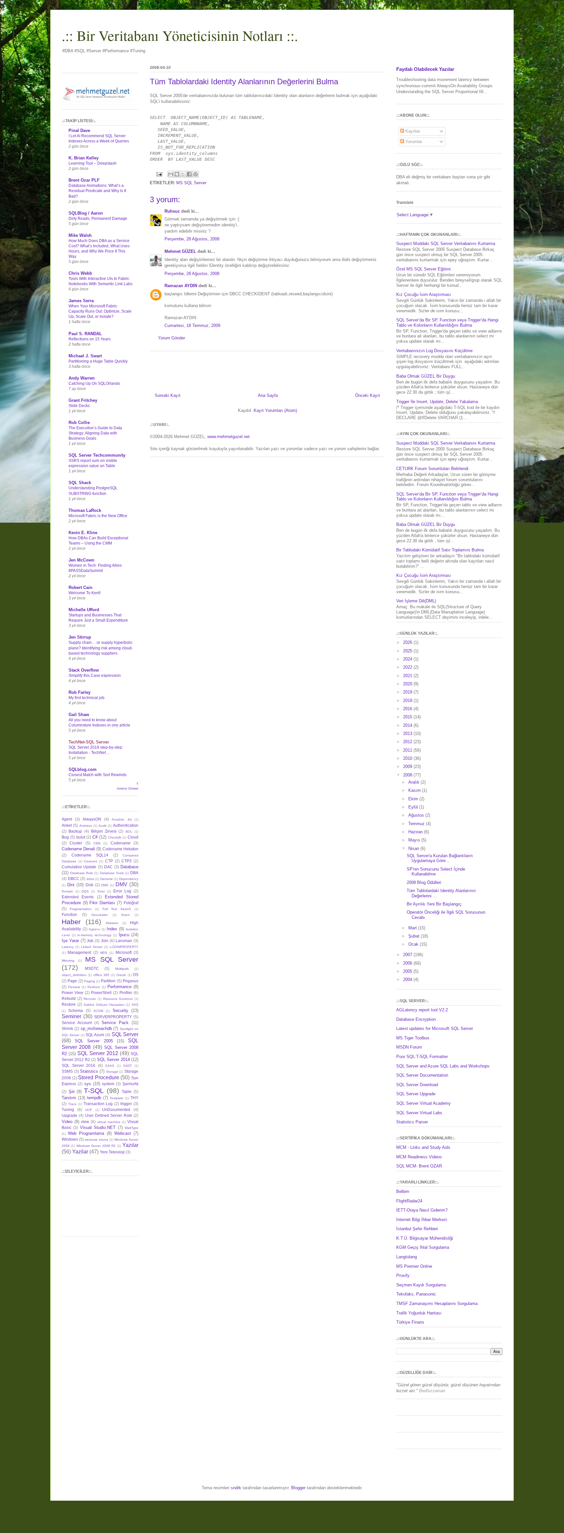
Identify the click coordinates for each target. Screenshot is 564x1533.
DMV (121, 884)
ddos (90, 879)
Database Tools (112, 873)
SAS (135, 1004)
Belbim (402, 1191)
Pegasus (130, 981)
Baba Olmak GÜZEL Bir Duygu (425, 376)
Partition (108, 981)
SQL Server (125, 1034)
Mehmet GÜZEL (180, 251)
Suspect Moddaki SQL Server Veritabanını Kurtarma (445, 243)
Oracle (121, 975)
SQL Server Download (417, 1084)
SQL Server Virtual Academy (423, 1103)
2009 (408, 766)
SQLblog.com (83, 769)
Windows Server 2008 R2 (96, 1146)
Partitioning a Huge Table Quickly (98, 361)
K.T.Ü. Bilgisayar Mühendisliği (424, 1238)
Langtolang (406, 1256)
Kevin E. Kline (83, 532)
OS (135, 974)
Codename (121, 843)
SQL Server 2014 (113, 1059)
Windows (70, 1139)
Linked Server (91, 947)
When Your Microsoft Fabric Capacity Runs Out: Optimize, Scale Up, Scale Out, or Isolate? (100, 311)
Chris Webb (80, 273)
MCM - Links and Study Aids (423, 1147)
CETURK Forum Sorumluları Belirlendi (432, 468)
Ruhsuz (172, 211)
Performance (119, 986)
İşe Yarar (70, 940)
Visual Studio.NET (98, 1127)
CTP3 (126, 861)
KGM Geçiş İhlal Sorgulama (422, 1247)
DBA (134, 873)
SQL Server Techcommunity (97, 455)
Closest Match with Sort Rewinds (98, 775)
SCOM (98, 1011)
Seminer (71, 1016)
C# (95, 837)
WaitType (131, 1128)
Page (72, 981)
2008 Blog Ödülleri (424, 882)
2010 (408, 758)
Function (69, 914)
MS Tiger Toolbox (413, 1038)
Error (101, 891)
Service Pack (115, 1022)
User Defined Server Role (108, 1115)
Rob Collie (79, 422)
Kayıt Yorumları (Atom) (275, 410)
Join (104, 940)
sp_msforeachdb (96, 1028)
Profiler (125, 992)
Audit (102, 825)
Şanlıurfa (130, 1084)
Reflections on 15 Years (90, 339)
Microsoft (124, 952)
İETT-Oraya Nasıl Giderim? (421, 1210)
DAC (108, 867)
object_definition (74, 975)
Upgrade (69, 1115)
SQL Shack (80, 482)
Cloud (133, 837)
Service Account (77, 1022)
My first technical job (86, 697)
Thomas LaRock (85, 510)
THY (134, 1098)
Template (116, 1098)
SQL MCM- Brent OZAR (419, 1166)
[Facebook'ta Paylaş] (189, 174)
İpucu (124, 934)
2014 (408, 725)
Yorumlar (413, 141)
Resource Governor (118, 999)
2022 (408, 667)
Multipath (122, 968)
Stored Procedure (98, 1077)
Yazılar (130, 1145)
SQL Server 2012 (97, 1053)
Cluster (76, 843)
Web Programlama (86, 1133)
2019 (408, 692)
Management (79, 952)
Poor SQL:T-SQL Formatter (422, 1056)
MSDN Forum (409, 1047)
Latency (68, 947)
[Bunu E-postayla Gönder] (170, 174)
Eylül (413, 807)
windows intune (96, 1139)
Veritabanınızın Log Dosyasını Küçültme (434, 350)
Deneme (106, 879)
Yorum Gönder (171, 337)
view (85, 1121)
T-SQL (94, 1090)
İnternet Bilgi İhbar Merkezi (421, 1219)
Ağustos (416, 815)
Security (120, 1010)
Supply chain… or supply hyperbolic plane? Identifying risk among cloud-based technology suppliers (101, 647)
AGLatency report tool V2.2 (422, 1009)
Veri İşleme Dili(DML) (416, 600)
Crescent (90, 861)
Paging (89, 981)
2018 (408, 700)
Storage (112, 1071)
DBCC (73, 878)
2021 (408, 675)
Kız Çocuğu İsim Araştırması (423, 294)
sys (87, 1083)
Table (127, 1091)
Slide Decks (79, 405)
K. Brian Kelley (84, 157)
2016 (408, 708)
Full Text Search (116, 909)
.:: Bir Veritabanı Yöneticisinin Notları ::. (180, 35)
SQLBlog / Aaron (86, 213)
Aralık (414, 782)
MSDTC (92, 968)
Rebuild (69, 998)
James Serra (81, 300)
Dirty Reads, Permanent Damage (98, 218)
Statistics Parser (412, 1121)
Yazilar (80, 1151)
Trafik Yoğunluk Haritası (419, 1313)
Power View (72, 992)
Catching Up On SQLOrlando (94, 383)
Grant (125, 915)
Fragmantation (81, 909)
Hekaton (112, 923)
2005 (408, 971)
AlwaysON (92, 819)
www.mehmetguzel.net (228, 436)
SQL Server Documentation (422, 1075)
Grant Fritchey (83, 400)
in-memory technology (94, 935)
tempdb (94, 1097)
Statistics (89, 1071)
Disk (89, 885)
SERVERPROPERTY (113, 1017)
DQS (85, 891)
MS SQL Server (191, 182)
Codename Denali (78, 848)
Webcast (122, 1133)
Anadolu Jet (122, 819)
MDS (103, 952)
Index (112, 928)
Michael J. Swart (85, 355)
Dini (70, 884)
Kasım (415, 790)
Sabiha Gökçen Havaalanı (104, 1004)
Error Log (122, 891)
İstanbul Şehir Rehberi (417, 1228)
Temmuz (417, 823)
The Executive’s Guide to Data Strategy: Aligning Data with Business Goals (95, 433)
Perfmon (93, 987)
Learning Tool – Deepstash (93, 163)
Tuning (68, 1109)
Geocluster (99, 915)
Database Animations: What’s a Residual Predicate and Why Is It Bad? (97, 190)
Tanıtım (69, 1097)
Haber (71, 921)
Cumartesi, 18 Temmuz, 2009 (192, 325)
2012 (408, 741)
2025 (408, 650)
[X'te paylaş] (183, 174)
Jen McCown (81, 560)
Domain (67, 891)
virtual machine (108, 1122)
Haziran (416, 831)
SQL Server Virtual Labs (419, 1112)
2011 (408, 750)
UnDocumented (116, 1109)
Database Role (81, 873)
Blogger (298, 1487)
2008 (408, 775)
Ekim (413, 798)
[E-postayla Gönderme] (159, 173)
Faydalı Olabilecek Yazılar (425, 69)
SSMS (67, 1071)
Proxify (403, 1275)
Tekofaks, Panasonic (416, 1294)
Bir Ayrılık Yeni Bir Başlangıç (434, 904)
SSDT (127, 1066)
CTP (109, 861)
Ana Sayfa (268, 395)
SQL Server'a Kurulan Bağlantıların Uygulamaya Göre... (440, 858)
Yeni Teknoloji (112, 1152)
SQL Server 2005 (94, 1040)
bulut (80, 837)
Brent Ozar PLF (84, 180)
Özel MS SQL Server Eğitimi (423, 269)
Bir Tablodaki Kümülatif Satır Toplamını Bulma (440, 549)
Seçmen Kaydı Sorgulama (421, 1284)
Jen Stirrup (80, 637)
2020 (408, 683)
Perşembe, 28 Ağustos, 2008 (191, 238)
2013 (408, 733)
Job (90, 940)
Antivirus (85, 825)
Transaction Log (98, 1103)
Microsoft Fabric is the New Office (98, 516)
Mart (413, 927)
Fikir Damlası (102, 902)
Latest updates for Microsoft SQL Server (434, 1028)
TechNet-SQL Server (89, 742)
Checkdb (114, 837)
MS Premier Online (414, 1266)
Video (67, 1121)
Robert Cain (80, 587)
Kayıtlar (412, 131)
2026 (408, 642)
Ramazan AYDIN (180, 285)
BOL (129, 831)
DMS (104, 885)
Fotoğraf (131, 903)
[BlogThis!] (177, 174)
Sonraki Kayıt (167, 395)
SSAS (109, 1066)
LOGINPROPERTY (124, 947)
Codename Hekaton (120, 849)
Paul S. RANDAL (85, 333)
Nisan (414, 848)
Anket (67, 825)
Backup (75, 831)
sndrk (236, 1487)
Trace (72, 1104)
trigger (126, 1103)
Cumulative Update (79, 867)
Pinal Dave (79, 130)
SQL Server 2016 (78, 1065)
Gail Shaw (79, 714)
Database (129, 866)
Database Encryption (416, 1019)
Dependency (128, 879)
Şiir (72, 1091)
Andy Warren (82, 378)
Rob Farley (79, 692)
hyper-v (94, 929)
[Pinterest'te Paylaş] (195, 174)
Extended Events (78, 897)
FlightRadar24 (409, 1201)
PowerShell (101, 992)
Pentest (74, 987)
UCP (88, 1110)
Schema (75, 1010)
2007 (408, 954)
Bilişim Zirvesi (104, 831)
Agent (67, 819)
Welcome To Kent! (85, 593)
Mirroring (68, 960)
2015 (408, 716)
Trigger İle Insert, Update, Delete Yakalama (437, 401)
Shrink (67, 1028)
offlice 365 (101, 975)
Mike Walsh (80, 235)
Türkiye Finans (410, 1322)
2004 (408, 979)
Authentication (125, 825)
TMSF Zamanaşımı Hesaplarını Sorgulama (437, 1303)
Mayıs (414, 840)
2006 (408, 963)
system (108, 1084)
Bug (65, 837)
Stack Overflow (84, 670)
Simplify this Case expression (95, 675)
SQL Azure (95, 1035)
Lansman (124, 940)
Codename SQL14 (90, 855)
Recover (90, 999)
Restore (69, 1004)
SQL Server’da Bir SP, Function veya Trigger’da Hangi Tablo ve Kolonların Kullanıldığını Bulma (447, 323)
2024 (408, 659)
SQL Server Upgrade (415, 1093)
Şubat (414, 936)
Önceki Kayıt (367, 395)
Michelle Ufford (84, 609)
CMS (97, 843)
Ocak (414, 944)
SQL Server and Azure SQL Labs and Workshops (443, 1066)
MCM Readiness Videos (419, 1156)
